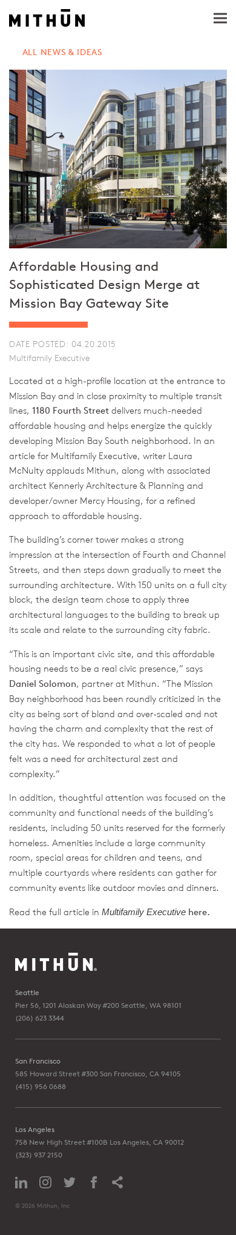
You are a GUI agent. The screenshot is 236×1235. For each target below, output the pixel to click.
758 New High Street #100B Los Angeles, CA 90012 (99, 1142)
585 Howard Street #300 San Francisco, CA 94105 (98, 1073)
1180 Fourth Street (70, 410)
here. (199, 912)
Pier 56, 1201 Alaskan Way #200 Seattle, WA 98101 (98, 1005)
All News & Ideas (62, 52)
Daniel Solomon (42, 683)
